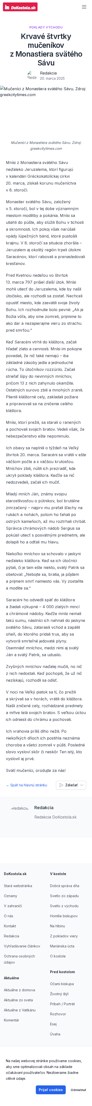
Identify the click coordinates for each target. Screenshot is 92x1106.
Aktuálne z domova (19, 990)
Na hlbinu (57, 926)
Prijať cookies (51, 1090)
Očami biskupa (62, 984)
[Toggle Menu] (84, 7)
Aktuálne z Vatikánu (20, 1010)
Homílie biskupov (64, 916)
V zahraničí (13, 906)
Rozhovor (58, 1014)
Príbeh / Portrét (62, 1004)
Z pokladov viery (64, 936)
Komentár (11, 1020)
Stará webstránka (18, 886)
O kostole (58, 956)
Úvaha (55, 1034)
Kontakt (10, 926)
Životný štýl (59, 994)
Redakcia (48, 73)
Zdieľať (71, 785)
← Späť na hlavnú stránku (26, 785)
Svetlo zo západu (64, 896)
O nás (8, 916)
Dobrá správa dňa (64, 886)
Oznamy (10, 896)
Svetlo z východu (64, 906)
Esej (53, 1024)
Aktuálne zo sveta (18, 1000)
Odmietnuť (78, 1090)
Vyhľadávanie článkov (22, 946)
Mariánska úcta (62, 946)
